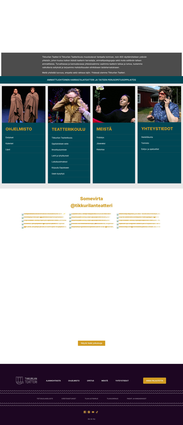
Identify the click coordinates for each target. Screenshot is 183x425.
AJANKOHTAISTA (48, 6)
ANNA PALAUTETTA (144, 6)
